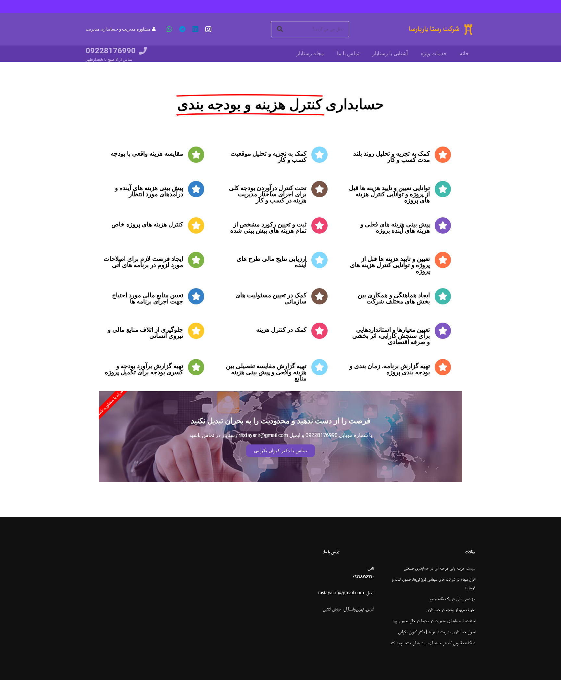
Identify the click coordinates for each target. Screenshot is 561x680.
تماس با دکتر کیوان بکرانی (280, 451)
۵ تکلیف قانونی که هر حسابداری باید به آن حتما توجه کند (432, 643)
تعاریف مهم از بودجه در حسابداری (450, 610)
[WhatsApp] (169, 29)
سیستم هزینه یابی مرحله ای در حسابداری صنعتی (439, 568)
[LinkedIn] (195, 29)
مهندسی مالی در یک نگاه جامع (452, 599)
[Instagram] (208, 29)
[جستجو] (280, 29)
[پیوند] (440, 29)
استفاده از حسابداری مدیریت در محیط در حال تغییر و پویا (434, 621)
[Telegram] (182, 29)
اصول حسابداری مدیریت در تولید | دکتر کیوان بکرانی (436, 632)
